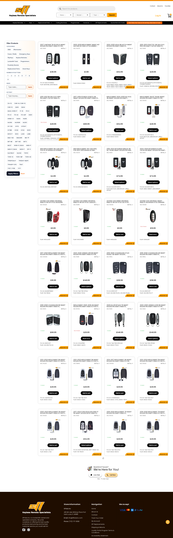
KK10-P (10, 134)
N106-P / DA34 (19, 145)
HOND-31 (11, 118)
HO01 (30, 115)
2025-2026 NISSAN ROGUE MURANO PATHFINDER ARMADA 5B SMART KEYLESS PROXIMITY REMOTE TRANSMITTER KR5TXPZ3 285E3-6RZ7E (86, 514)
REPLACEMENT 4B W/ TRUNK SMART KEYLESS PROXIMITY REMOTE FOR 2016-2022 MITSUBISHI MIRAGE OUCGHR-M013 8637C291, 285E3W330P (152, 97)
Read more (153, 234)
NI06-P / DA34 (12, 149)
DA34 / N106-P (12, 111)
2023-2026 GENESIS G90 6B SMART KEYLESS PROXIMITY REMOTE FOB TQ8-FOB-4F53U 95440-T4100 (85, 253)
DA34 (23, 107)
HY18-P (23, 126)
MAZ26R (19, 138)
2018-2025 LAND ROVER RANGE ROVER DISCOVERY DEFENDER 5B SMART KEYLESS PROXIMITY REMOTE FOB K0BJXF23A (119, 462)
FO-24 (16, 115)
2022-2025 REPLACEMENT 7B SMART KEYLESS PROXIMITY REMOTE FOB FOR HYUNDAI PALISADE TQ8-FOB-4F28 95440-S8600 (53, 462)
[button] (63, 87)
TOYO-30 (28, 157)
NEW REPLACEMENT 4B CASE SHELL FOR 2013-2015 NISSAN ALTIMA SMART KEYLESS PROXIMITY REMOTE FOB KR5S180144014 (85, 149)
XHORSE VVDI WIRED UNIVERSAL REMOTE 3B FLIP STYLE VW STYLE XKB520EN (118, 201)
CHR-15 (10, 107)
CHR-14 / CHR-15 (19, 103)
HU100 (10, 122)
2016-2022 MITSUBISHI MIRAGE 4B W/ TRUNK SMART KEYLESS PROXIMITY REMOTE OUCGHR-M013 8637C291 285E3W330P (120, 149)
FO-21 (9, 115)
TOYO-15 (10, 157)
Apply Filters (13, 174)
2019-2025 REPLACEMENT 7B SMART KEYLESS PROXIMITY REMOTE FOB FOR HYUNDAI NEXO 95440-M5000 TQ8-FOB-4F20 (152, 410)
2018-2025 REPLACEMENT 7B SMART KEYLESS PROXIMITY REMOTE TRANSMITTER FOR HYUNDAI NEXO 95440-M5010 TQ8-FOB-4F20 (119, 410)
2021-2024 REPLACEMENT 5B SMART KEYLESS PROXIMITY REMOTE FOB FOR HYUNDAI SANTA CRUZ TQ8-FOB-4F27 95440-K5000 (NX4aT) (152, 357)
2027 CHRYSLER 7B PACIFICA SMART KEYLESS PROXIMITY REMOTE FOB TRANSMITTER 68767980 (52, 45)
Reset (23, 173)
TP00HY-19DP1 (23, 161)
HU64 (18, 118)
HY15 (17, 126)
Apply (30, 87)
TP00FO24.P (12, 161)
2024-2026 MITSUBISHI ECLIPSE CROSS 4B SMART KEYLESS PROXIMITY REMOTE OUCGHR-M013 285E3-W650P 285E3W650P (153, 149)
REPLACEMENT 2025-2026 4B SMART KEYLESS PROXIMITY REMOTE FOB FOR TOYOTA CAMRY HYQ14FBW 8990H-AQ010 (86, 305)
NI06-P (28, 145)
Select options (53, 78)
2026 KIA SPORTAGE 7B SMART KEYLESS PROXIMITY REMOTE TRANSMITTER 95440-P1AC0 (117, 305)
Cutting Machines (61, 23)
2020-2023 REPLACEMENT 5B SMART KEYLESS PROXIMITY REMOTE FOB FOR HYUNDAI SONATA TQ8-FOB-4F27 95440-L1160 (53, 410)
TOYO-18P (19, 157)
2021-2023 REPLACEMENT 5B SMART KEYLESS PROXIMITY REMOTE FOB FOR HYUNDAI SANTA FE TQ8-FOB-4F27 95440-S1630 (86, 357)
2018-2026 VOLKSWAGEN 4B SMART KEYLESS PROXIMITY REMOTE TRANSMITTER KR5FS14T (152, 253)
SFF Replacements (101, 23)
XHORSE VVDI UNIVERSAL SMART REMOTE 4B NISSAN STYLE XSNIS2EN (152, 201)
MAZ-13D (11, 138)
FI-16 (21, 111)
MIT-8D (10, 141)
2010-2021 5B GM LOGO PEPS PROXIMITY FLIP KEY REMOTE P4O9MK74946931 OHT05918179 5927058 (51, 97)
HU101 (25, 122)
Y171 (19, 168)
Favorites (167, 6)
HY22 (22, 130)
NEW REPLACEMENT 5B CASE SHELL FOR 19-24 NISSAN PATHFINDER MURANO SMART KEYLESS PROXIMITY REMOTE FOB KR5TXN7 (52, 149)
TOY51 (26, 153)
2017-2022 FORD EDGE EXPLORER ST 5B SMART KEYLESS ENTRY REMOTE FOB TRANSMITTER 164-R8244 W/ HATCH (85, 410)
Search (112, 15)
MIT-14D (18, 141)
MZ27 (9, 145)
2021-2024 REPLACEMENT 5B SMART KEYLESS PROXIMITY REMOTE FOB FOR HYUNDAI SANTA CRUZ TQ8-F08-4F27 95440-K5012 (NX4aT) (86, 462)
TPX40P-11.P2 (12, 164)
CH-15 (10, 103)
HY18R (10, 130)
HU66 (25, 118)
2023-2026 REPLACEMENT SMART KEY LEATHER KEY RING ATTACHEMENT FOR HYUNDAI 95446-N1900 (86, 45)
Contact (152, 6)
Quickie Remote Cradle (118, 23)
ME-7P (27, 138)
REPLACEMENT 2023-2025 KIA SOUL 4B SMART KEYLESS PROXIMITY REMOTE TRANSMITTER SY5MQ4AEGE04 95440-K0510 (119, 97)
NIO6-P (22, 149)
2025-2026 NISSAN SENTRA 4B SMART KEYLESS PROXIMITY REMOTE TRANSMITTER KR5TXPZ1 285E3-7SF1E (119, 514)
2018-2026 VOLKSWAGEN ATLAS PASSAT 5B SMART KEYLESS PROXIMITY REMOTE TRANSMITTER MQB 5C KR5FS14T (118, 253)
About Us (160, 6)
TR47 (21, 164)
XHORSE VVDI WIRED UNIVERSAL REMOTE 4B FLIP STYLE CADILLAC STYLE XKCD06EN (84, 201)
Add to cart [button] (86, 78)
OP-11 (29, 149)
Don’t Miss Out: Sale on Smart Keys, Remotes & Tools (144, 23)
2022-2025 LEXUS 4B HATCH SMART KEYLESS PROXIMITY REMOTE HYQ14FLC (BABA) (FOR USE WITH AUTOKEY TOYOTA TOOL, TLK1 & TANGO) (119, 45)
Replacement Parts (44, 23)
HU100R (17, 122)
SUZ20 (19, 153)
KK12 (16, 134)
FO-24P (23, 115)
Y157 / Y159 (11, 168)
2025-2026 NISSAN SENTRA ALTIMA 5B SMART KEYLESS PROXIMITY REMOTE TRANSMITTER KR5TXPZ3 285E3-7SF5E (52, 514)
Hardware (86, 23)
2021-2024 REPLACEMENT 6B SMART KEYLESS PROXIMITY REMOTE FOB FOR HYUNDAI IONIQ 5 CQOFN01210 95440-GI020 (53, 357)
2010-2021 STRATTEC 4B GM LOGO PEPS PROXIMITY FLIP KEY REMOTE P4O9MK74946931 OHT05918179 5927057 (152, 45)
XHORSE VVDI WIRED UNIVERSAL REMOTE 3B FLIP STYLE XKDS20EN (51, 201)
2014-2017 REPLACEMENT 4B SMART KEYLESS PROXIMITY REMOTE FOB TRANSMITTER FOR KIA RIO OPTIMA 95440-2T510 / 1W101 (119, 357)
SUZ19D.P (11, 153)
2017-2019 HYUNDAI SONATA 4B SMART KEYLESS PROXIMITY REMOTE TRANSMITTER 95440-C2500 (85, 97)
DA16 (17, 107)
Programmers (75, 23)
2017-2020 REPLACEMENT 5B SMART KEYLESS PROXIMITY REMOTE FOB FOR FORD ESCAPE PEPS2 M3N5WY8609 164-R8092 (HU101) (53, 253)
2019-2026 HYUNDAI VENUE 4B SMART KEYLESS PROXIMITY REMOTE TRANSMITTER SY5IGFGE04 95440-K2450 (152, 462)
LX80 (28, 134)
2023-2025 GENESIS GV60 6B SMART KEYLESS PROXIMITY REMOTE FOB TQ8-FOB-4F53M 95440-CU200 (153, 305)
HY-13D (10, 126)
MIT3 (25, 141)
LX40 (22, 134)
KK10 (28, 130)
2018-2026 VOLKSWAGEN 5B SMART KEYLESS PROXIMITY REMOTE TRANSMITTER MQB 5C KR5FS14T (52, 305)
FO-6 (27, 111)
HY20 (16, 130)
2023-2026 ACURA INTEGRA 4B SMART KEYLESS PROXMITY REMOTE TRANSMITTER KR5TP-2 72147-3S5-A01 (152, 514)
